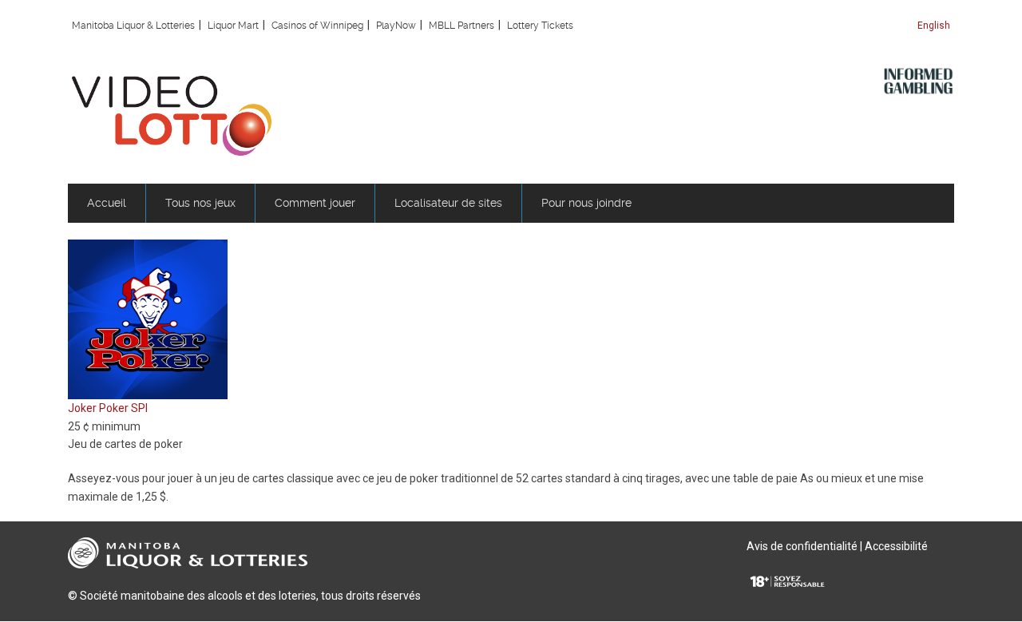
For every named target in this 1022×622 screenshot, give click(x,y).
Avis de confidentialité (802, 546)
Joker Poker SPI (108, 408)
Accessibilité (896, 546)
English (933, 25)
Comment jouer (315, 202)
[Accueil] (171, 115)
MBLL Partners (461, 25)
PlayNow (396, 25)
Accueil (106, 202)
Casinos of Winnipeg (317, 25)
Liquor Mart (233, 25)
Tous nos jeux (200, 202)
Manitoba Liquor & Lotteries (133, 25)
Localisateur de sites (448, 202)
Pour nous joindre (586, 202)
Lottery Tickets (540, 25)
